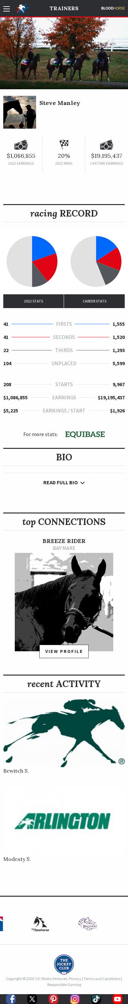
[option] (64, 601)
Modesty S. (17, 859)
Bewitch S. (16, 770)
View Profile (64, 651)
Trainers (64, 8)
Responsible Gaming (64, 984)
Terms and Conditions (102, 978)
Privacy (75, 978)
